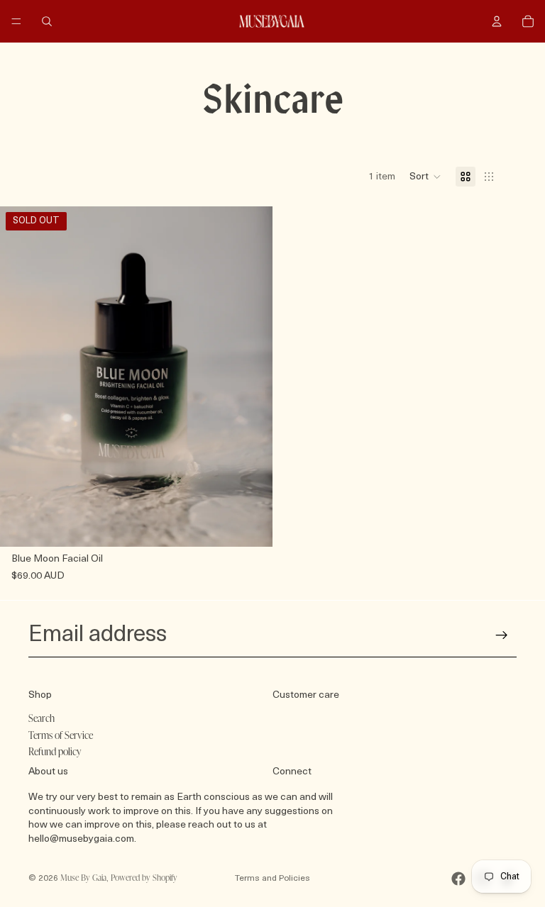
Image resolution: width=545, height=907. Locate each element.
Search (41, 719)
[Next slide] (251, 376)
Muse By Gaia (83, 878)
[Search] (46, 21)
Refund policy (55, 752)
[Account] (496, 21)
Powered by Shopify (144, 878)
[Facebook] (458, 878)
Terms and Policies (272, 878)
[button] (425, 176)
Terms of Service (60, 735)
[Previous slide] (21, 376)
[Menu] (16, 21)
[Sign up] (502, 635)
